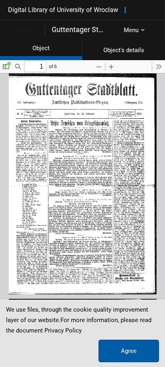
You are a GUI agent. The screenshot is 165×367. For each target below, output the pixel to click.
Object (41, 48)
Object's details (123, 50)
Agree (129, 351)
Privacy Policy (63, 330)
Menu (131, 30)
